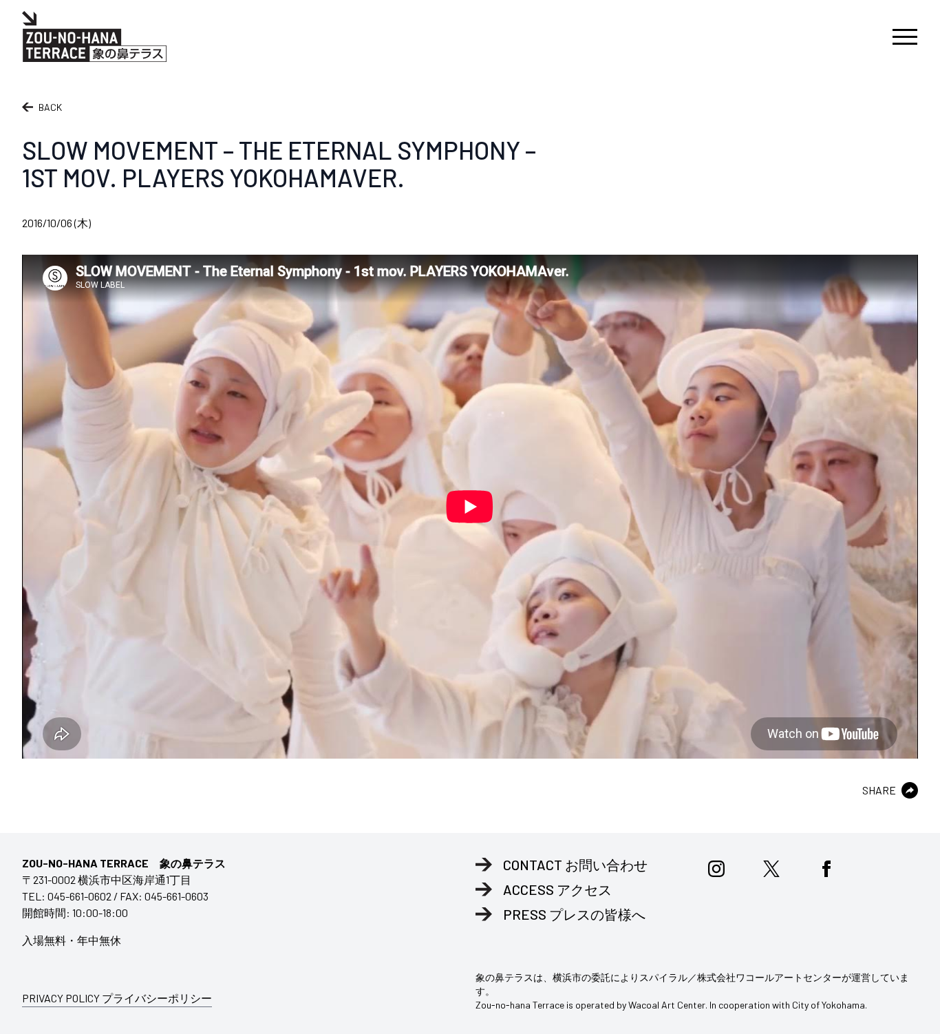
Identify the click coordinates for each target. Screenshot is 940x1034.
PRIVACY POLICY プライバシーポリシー (117, 997)
